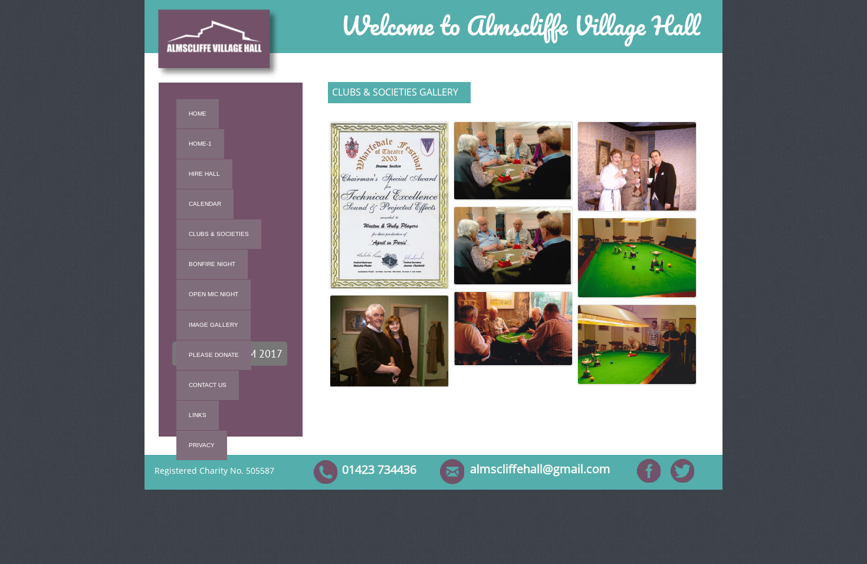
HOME (197, 113)
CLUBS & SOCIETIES (219, 234)
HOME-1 (200, 143)
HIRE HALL (204, 173)
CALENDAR (205, 204)
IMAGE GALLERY (213, 325)
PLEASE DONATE (214, 355)
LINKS (197, 415)
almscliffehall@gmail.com (540, 469)
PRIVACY (202, 445)
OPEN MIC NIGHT (213, 294)
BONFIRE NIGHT (212, 264)
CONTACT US (207, 385)
